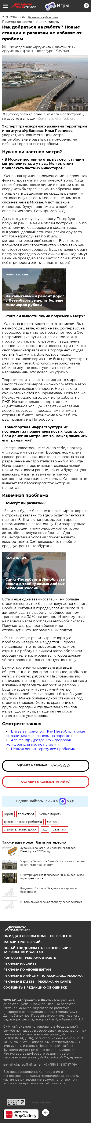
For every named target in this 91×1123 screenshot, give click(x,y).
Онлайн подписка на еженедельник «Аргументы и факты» (37, 950)
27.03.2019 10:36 (13, 17)
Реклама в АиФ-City (21, 976)
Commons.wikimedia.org (57, 119)
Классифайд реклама (62, 976)
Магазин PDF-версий (22, 942)
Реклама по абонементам (27, 969)
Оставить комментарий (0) (45, 782)
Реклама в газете (40, 958)
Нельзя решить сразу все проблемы (43, 749)
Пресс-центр (61, 936)
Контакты (12, 958)
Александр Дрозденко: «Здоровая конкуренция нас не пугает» (38, 742)
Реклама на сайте (19, 964)
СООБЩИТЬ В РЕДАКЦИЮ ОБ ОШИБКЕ (35, 987)
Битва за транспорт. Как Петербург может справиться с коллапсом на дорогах (45, 733)
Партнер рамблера (40, 1102)
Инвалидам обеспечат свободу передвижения (51, 902)
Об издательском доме (25, 936)
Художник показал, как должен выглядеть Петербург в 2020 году (48, 849)
